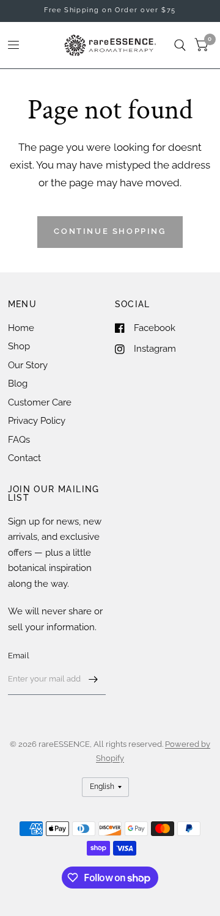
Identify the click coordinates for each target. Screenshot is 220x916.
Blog (18, 383)
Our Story (28, 365)
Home (21, 327)
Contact (24, 458)
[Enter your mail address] (93, 679)
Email (18, 655)
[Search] (180, 45)
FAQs (19, 439)
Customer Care (40, 402)
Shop (19, 346)
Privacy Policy (36, 420)
